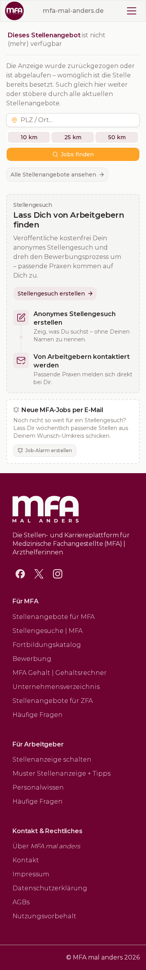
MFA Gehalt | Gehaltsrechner (59, 672)
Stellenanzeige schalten (51, 759)
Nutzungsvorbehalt (44, 916)
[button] (78, 120)
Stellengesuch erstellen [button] (51, 293)
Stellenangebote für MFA (53, 616)
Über (46, 846)
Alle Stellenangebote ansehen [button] (53, 174)
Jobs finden (77, 154)
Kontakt (25, 860)
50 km (117, 137)
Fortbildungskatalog (46, 644)
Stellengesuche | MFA (47, 630)
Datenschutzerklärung (49, 888)
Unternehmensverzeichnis (56, 686)
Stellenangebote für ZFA (52, 700)
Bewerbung (31, 658)
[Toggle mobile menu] (131, 11)
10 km (29, 137)
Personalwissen (38, 787)
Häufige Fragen (37, 714)
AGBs (21, 902)
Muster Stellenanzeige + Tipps (61, 773)
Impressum (30, 874)
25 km (72, 137)
